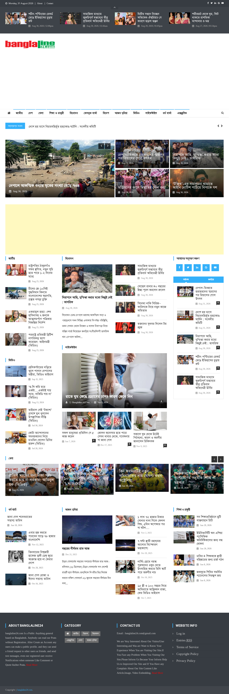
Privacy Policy (185, 661)
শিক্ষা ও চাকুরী (56, 113)
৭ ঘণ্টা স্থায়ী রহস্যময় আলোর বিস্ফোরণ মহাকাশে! (149, 544)
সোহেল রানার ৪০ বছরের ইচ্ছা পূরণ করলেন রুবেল (151, 288)
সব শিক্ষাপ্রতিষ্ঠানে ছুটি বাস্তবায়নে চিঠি (209, 518)
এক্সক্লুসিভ (182, 113)
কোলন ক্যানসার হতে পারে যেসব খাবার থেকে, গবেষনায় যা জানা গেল (113, 436)
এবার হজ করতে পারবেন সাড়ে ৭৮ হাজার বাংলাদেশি (41, 536)
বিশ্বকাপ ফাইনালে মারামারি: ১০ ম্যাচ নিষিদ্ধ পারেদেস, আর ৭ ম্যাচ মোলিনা (31, 479)
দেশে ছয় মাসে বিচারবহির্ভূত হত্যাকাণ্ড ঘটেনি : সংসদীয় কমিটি (208, 318)
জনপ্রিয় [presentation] (211, 279)
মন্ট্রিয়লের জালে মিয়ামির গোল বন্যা (142, 187)
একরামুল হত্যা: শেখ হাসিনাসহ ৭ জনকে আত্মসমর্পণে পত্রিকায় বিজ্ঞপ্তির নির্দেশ (40, 317)
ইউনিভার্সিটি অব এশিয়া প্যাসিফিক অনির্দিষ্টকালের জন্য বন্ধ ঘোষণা (210, 538)
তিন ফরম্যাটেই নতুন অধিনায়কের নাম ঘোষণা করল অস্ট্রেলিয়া (85, 476)
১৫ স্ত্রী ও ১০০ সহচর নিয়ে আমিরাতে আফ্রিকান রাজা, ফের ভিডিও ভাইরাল (152, 589)
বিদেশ (106, 113)
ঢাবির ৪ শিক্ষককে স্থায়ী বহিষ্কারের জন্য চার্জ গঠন (210, 558)
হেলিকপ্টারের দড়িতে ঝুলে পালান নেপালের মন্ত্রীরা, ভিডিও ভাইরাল (40, 371)
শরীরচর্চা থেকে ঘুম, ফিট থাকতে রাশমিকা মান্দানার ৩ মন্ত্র (205, 17)
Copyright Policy (187, 654)
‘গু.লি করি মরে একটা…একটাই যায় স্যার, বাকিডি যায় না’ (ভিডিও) (40, 392)
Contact (50, 3)
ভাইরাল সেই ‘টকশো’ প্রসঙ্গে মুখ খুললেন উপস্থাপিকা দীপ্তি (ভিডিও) (40, 415)
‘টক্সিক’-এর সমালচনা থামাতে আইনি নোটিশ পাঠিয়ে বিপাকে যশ (195, 185)
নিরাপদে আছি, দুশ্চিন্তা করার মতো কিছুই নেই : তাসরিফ (60, 128)
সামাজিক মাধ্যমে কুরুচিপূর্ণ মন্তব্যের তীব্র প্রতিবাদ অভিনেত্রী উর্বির (96, 17)
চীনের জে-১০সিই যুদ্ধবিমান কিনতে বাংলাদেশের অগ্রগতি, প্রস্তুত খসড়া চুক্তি (40, 294)
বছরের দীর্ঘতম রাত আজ (75, 549)
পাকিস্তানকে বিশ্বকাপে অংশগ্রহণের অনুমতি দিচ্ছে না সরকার (139, 478)
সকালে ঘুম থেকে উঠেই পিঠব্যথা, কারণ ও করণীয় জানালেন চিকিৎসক (147, 438)
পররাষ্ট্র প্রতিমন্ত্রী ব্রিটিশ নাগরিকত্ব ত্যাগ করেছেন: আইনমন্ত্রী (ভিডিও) (40, 340)
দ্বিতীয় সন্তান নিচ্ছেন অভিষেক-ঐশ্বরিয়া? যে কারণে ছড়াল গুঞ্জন (150, 17)
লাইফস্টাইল (151, 113)
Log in (180, 633)
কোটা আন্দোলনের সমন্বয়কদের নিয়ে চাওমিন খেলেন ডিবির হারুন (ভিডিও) (40, 438)
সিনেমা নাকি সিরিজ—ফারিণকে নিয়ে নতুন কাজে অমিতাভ (152, 307)
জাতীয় (19, 113)
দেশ (30, 113)
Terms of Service (187, 647)
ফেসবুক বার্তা (90, 113)
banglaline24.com (24, 690)
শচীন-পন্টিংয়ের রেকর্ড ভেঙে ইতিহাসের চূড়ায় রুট (40, 17)
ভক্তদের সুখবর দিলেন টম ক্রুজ (152, 325)
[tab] (185, 280)
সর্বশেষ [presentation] (186, 279)
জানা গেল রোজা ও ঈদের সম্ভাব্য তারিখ (39, 577)
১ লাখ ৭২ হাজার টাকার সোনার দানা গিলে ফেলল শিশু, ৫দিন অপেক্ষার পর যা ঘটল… (151, 522)
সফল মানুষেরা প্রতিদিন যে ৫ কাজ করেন (78, 434)
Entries (184, 640)
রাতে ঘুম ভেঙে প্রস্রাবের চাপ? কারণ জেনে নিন (99, 396)
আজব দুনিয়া (121, 113)
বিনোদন (74, 113)
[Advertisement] (114, 82)
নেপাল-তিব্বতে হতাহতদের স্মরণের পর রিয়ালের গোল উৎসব (141, 156)
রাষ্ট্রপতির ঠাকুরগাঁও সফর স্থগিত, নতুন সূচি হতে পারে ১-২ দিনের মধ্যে (40, 271)
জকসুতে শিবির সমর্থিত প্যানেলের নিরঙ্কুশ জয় (209, 574)
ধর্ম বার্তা (167, 113)
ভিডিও (136, 113)
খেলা (40, 113)
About (39, 3)
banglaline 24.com (81, 402)
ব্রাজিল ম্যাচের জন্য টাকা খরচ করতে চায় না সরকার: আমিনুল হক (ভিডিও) (196, 480)
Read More (31, 665)
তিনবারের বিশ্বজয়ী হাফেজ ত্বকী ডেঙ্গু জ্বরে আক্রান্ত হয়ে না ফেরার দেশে (40, 558)
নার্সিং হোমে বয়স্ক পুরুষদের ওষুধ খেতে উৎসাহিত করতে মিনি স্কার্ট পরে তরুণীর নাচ (152, 567)
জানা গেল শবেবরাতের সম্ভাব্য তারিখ (19, 518)
